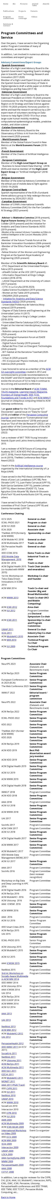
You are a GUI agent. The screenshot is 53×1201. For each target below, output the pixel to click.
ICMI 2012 (12, 607)
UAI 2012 (6, 1037)
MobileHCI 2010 (15, 636)
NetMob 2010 (8, 1095)
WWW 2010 (12, 1102)
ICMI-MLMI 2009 (15, 1126)
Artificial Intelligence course (29, 465)
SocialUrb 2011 (9, 1053)
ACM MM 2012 (8, 1030)
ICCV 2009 (11, 1136)
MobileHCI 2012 (15, 1033)
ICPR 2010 (11, 1112)
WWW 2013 (12, 597)
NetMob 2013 (8, 1026)
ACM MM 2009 (8, 1140)
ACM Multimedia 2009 (12, 1123)
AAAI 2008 (6, 1168)
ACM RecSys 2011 (10, 1063)
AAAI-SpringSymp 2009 (13, 1157)
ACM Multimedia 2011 (12, 1067)
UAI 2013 (6, 1020)
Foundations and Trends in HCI (17, 397)
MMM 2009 (7, 1161)
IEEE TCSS (34, 394)
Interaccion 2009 (9, 1147)
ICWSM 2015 (13, 963)
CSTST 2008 (7, 1171)
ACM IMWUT (44, 397)
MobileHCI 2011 (15, 1077)
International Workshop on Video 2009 (13, 1132)
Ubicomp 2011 (14, 1060)
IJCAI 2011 (6, 632)
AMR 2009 (6, 1119)
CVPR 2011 (11, 1088)
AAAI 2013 (6, 1013)
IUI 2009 (11, 646)
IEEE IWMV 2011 (9, 1047)
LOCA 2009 (7, 1154)
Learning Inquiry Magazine (33, 391)
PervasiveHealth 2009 (12, 1164)
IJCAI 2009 (6, 1143)
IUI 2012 (11, 610)
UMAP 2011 (7, 629)
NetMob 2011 (8, 1056)
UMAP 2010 (7, 1098)
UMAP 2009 (7, 1150)
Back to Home (8, 1197)
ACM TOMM (40, 388)
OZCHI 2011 (7, 1074)
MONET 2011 (8, 1081)
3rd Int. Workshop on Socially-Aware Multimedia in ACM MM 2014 (14, 976)
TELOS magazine (9, 391)
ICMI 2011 (12, 620)
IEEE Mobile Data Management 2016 (11, 558)
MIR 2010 (11, 639)
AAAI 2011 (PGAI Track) (13, 1084)
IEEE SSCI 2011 (8, 1070)
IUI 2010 (11, 1116)
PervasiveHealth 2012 (12, 1043)
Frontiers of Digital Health (14, 394)
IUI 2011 (11, 1091)
